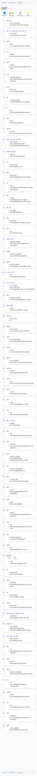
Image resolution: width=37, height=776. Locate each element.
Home (4, 3)
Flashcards (12, 3)
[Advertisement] (18, 751)
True (9, 558)
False (15, 558)
